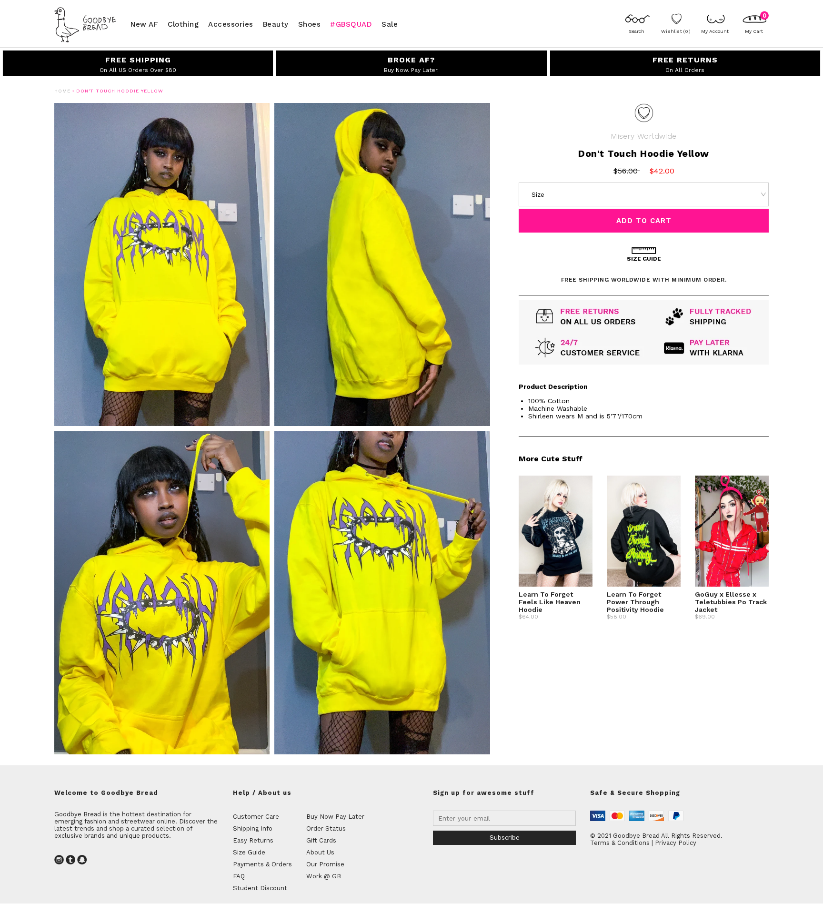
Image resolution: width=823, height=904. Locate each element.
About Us (320, 852)
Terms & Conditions (620, 842)
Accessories (230, 24)
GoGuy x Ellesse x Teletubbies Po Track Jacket (731, 601)
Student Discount (260, 888)
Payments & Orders (262, 864)
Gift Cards (321, 840)
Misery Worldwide (643, 136)
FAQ (239, 876)
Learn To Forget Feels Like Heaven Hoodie (550, 601)
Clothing (183, 24)
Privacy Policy (675, 842)
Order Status (326, 828)
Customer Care (256, 816)
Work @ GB (323, 876)
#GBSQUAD (351, 24)
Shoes (309, 24)
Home (62, 90)
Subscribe (505, 837)
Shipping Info (252, 828)
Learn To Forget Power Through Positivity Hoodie (635, 601)
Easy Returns (253, 840)
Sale (389, 24)
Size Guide (249, 852)
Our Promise (325, 864)
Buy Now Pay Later (335, 816)
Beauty (276, 24)
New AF (144, 24)
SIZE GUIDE (644, 258)
